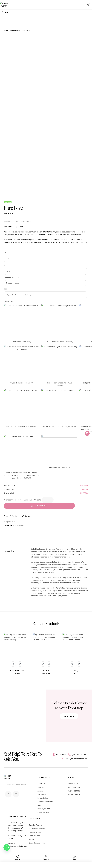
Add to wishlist (11, 516)
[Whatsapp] (6, 847)
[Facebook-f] (8, 794)
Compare (28, 516)
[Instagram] (16, 794)
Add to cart (41, 506)
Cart (74, 859)
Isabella (46, 670)
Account (46, 859)
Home (6, 30)
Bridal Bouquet (15, 30)
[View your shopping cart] (88, 5)
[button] (69, 716)
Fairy (75, 670)
